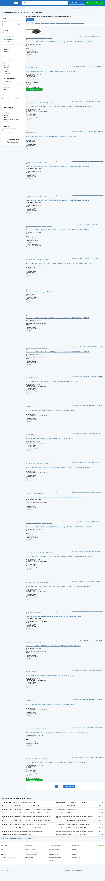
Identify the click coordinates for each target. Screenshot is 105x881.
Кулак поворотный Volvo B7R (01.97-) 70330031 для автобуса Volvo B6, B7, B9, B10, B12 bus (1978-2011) (57, 762)
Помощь (3, 852)
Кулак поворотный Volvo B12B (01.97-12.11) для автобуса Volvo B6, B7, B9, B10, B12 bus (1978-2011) (26, 817)
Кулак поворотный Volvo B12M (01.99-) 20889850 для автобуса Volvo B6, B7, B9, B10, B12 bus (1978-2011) (57, 318)
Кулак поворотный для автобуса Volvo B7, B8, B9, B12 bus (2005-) (18, 802)
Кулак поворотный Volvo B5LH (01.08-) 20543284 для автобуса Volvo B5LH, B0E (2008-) (52, 381)
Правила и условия (30, 849)
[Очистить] (22, 23)
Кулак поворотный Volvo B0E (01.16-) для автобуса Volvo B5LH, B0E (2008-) (21, 805)
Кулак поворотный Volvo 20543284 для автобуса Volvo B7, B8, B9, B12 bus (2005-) (50, 410)
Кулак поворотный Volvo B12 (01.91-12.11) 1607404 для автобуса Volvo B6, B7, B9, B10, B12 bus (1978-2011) (58, 230)
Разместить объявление (34, 89)
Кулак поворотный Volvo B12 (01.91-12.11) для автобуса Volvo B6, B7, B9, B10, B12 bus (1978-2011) (27, 809)
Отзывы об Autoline (30, 857)
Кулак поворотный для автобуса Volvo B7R (39, 292)
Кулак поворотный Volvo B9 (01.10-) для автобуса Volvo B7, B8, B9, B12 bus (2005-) (23, 831)
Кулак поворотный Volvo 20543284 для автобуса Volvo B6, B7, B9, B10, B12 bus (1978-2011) (53, 616)
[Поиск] (23, 3)
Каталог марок (28, 859)
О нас (2, 849)
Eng (2, 860)
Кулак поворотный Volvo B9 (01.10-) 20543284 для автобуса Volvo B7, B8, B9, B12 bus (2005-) (54, 497)
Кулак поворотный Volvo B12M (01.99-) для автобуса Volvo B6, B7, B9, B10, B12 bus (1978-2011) (26, 820)
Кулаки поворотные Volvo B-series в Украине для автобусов (16, 838)
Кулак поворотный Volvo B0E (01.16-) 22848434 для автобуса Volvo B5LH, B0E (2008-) (51, 71)
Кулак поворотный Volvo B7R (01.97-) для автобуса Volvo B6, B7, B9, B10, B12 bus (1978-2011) (26, 812)
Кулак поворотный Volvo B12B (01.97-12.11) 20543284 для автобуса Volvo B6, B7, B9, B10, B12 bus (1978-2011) (59, 42)
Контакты (3, 854)
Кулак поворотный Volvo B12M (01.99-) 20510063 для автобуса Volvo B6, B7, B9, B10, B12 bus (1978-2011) (57, 166)
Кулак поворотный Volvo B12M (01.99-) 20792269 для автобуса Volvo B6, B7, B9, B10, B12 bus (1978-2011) (57, 352)
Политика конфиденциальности (33, 852)
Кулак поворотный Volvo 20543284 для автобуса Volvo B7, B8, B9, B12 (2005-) (49, 438)
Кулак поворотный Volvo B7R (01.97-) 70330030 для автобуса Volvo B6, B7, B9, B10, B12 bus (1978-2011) (57, 732)
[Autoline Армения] (6, 2)
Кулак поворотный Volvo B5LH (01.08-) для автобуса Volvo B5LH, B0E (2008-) (21, 827)
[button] (27, 54)
